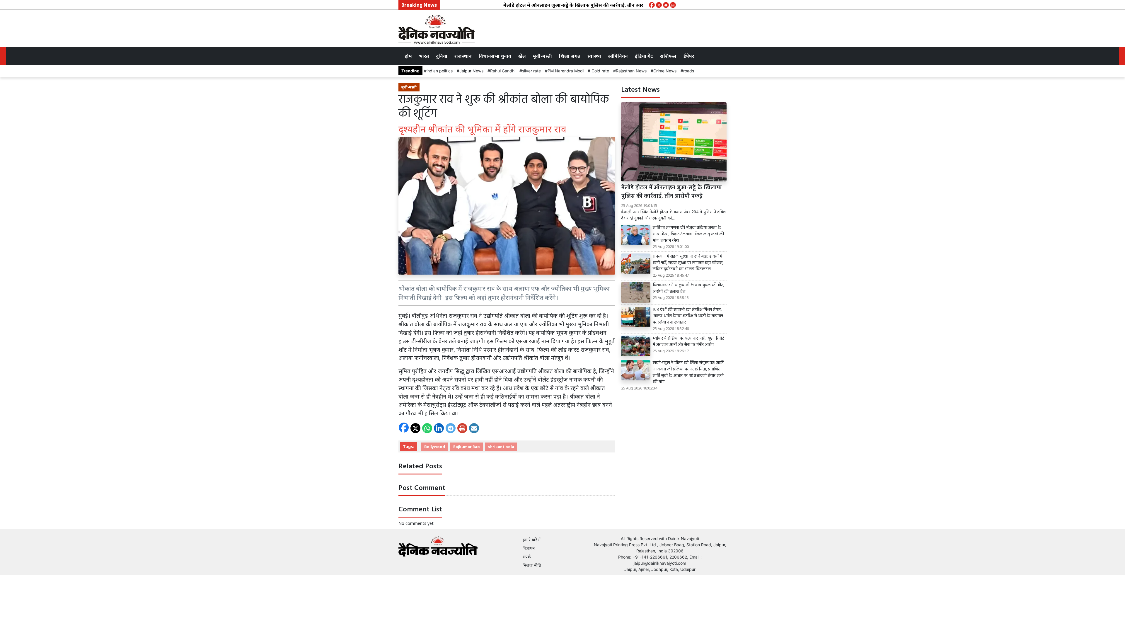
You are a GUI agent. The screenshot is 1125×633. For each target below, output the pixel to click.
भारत (424, 56)
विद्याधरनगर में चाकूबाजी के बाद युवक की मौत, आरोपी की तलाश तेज (688, 288)
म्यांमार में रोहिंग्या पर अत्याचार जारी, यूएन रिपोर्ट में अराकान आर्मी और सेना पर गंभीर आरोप (688, 342)
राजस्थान (463, 56)
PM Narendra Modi (566, 70)
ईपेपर (688, 56)
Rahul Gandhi (502, 70)
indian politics (440, 70)
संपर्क (527, 556)
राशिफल (668, 56)
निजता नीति (532, 565)
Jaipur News (471, 70)
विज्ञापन (529, 548)
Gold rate (599, 70)
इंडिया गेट (644, 56)
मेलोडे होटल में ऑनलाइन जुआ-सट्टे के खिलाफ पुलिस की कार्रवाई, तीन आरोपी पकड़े (558, 5)
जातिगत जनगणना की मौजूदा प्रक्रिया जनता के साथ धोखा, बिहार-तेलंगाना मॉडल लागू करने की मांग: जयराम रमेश (688, 234)
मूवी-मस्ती (542, 56)
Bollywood (434, 446)
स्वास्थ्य (594, 56)
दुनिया (441, 56)
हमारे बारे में (532, 539)
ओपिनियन (618, 56)
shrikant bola (501, 446)
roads (688, 70)
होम (408, 56)
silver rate (531, 70)
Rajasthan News (631, 70)
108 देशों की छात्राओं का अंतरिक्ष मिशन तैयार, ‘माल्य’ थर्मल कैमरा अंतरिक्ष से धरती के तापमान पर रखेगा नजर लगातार (688, 316)
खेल (522, 56)
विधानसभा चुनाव (495, 56)
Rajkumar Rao (466, 446)
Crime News (664, 70)
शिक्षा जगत (569, 56)
